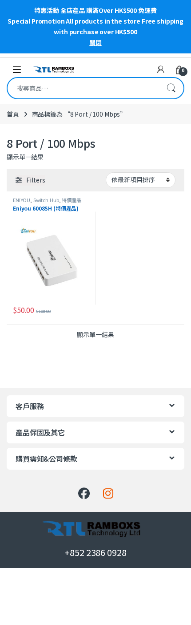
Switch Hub (46, 199)
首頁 (13, 114)
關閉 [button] (95, 42)
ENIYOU (21, 199)
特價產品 (71, 199)
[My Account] (161, 69)
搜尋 (171, 88)
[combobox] (83, 88)
